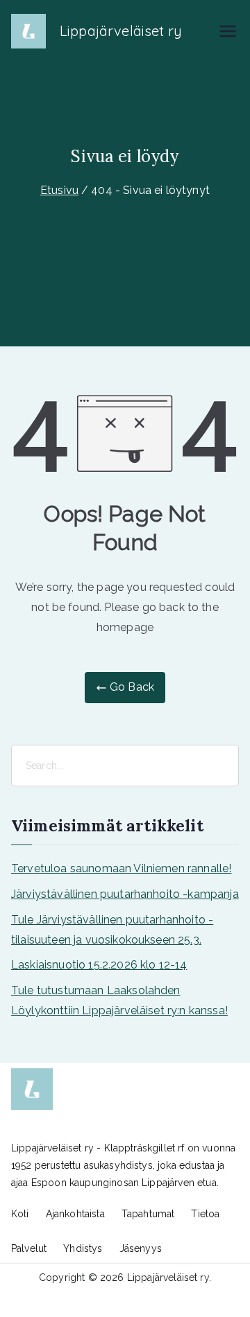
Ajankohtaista (75, 1213)
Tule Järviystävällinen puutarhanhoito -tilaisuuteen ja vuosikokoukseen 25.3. (112, 929)
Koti (20, 1213)
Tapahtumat (148, 1213)
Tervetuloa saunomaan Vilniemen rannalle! (121, 868)
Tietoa (205, 1213)
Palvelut (29, 1248)
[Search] (227, 765)
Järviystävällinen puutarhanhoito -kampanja (125, 894)
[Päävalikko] (228, 31)
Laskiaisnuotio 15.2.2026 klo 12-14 (99, 964)
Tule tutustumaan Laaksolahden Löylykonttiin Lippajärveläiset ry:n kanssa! (119, 1000)
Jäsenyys (140, 1248)
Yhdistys (82, 1248)
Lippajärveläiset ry (121, 30)
